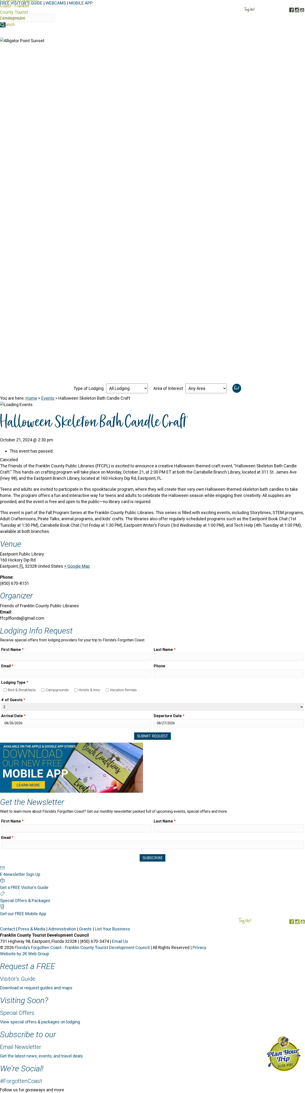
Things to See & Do (216, 32)
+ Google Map (77, 566)
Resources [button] (290, 32)
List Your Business (112, 928)
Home (31, 398)
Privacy (199, 947)
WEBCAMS (56, 2)
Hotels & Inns (89, 690)
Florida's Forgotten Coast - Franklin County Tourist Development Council (82, 947)
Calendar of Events (258, 32)
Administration (62, 928)
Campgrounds (57, 690)
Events (47, 398)
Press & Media (31, 928)
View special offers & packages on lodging (40, 1021)
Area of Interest (168, 388)
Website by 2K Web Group (24, 953)
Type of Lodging (88, 388)
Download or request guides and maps (36, 987)
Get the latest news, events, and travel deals (41, 1055)
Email (7, 666)
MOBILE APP (81, 2)
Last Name (165, 649)
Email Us (120, 941)
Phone (159, 666)
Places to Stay (178, 32)
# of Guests (13, 700)
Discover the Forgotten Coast (131, 32)
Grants (85, 928)
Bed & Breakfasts (22, 690)
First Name (12, 649)
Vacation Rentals (123, 690)
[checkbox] (5, 690)
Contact (7, 928)
